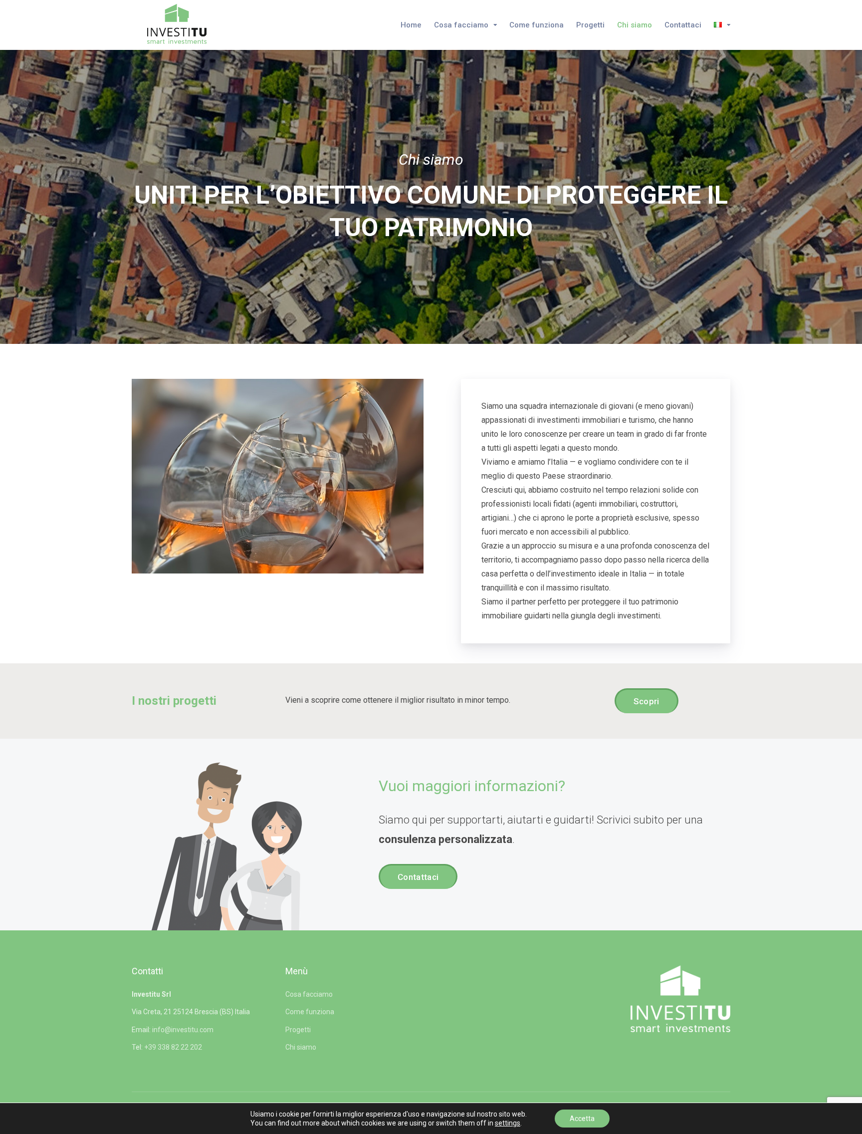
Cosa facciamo (461, 24)
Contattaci (682, 24)
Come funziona (536, 24)
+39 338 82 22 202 (173, 1047)
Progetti (590, 24)
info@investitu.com (183, 1030)
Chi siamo (634, 24)
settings (507, 1123)
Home (411, 24)
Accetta (582, 1119)
